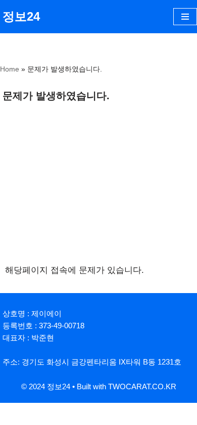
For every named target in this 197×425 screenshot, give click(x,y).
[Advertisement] (98, 187)
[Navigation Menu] (185, 16)
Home (9, 69)
